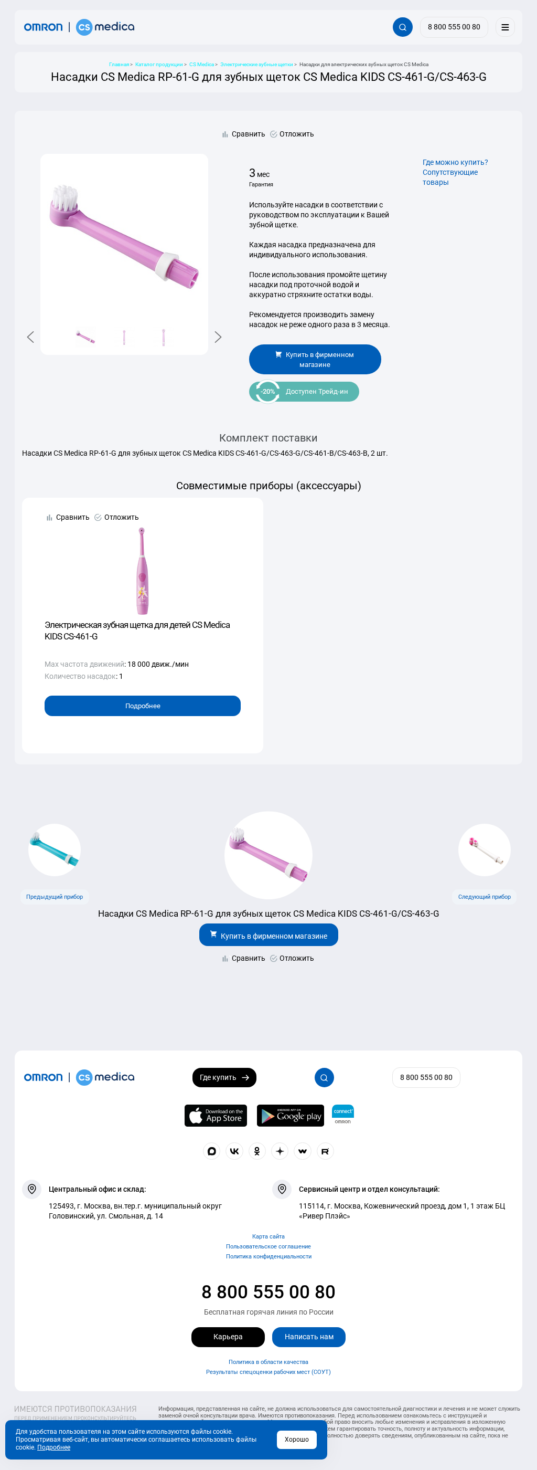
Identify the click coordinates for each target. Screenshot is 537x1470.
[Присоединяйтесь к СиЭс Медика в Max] (212, 1151)
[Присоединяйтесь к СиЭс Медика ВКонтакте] (234, 1151)
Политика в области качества (268, 1362)
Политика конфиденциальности (269, 1256)
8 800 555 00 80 (268, 1292)
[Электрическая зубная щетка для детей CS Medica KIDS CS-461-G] (143, 563)
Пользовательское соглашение (268, 1246)
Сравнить (248, 134)
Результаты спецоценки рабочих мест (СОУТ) (268, 1372)
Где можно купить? (455, 162)
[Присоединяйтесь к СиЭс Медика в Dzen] (280, 1151)
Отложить (297, 134)
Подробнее (142, 706)
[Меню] (505, 27)
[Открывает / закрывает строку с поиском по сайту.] (402, 27)
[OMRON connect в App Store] (216, 1116)
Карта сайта (268, 1236)
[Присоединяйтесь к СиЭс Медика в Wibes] (303, 1151)
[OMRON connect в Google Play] (290, 1116)
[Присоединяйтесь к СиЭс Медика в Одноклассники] (257, 1151)
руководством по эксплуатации (304, 215)
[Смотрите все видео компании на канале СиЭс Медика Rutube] (326, 1151)
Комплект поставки (268, 438)
